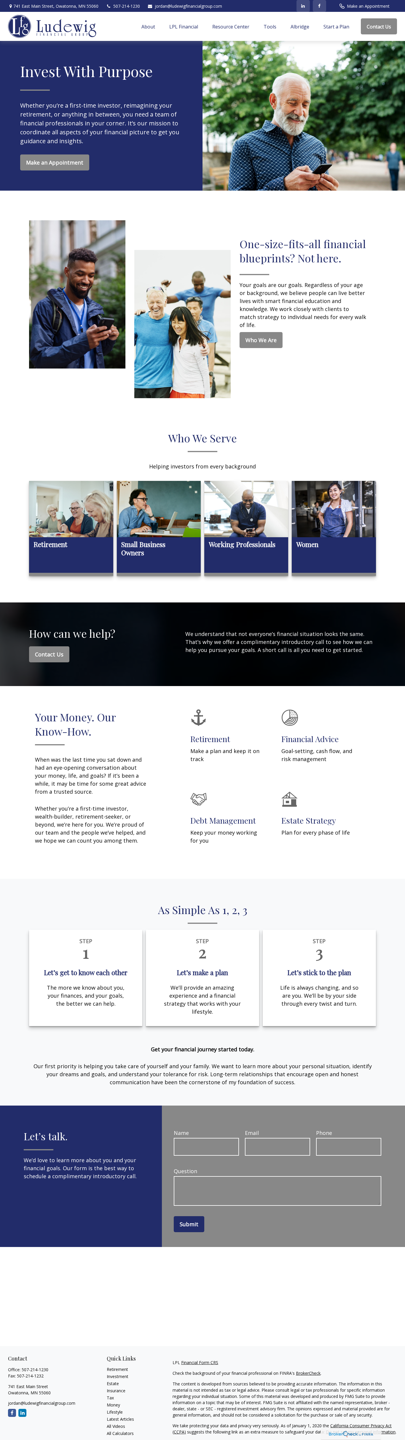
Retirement (117, 1369)
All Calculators (120, 1433)
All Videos (116, 1426)
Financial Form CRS (199, 1362)
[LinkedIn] (303, 6)
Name (181, 1132)
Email (252, 1132)
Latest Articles (120, 1419)
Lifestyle (115, 1412)
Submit (189, 1224)
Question (185, 1171)
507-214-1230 (126, 6)
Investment (117, 1376)
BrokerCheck (308, 1373)
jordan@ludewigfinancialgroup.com (188, 6)
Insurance (116, 1390)
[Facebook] (319, 6)
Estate (113, 1383)
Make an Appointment (368, 6)
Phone (324, 1132)
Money (113, 1405)
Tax (110, 1398)
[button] (148, 26)
